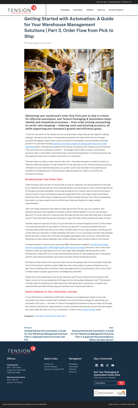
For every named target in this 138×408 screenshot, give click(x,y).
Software (72, 369)
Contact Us (48, 364)
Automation (39, 316)
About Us (72, 372)
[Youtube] (112, 365)
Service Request (50, 366)
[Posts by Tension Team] (25, 43)
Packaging (73, 364)
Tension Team (32, 43)
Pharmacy (61, 316)
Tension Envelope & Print (54, 369)
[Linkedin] (96, 365)
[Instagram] (107, 365)
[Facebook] (102, 365)
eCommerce (50, 316)
